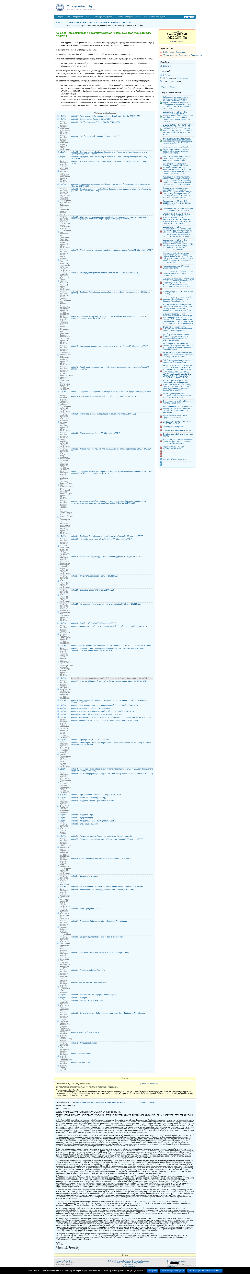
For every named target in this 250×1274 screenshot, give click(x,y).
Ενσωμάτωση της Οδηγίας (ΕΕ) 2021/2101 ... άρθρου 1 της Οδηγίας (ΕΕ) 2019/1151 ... (177, 203)
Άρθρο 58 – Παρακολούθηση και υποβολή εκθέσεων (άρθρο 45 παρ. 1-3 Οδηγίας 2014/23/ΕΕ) (107, 886)
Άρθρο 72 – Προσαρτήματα (81, 1053)
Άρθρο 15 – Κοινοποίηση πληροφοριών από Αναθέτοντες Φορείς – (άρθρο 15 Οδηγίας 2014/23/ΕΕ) (109, 346)
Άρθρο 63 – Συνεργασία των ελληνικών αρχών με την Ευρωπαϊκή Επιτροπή (100, 953)
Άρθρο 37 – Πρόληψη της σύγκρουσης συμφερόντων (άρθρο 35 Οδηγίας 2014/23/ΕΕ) (104, 705)
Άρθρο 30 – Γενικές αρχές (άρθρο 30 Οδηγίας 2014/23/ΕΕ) (93, 623)
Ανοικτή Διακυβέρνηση (103, 17)
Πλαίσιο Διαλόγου (129, 1266)
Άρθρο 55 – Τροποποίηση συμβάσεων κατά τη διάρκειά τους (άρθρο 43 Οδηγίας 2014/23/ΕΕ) (107, 839)
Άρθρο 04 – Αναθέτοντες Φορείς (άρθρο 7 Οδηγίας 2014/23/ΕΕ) (95, 136)
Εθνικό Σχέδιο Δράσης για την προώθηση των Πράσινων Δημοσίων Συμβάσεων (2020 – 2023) (177, 395)
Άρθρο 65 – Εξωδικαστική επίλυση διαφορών (88, 982)
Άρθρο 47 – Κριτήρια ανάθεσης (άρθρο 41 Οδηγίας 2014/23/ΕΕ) (96, 795)
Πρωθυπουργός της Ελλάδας (78, 17)
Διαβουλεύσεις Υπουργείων (154, 17)
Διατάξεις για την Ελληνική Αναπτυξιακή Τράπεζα (178, 435)
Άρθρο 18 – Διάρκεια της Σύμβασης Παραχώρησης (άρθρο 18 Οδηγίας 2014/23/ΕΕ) (103, 396)
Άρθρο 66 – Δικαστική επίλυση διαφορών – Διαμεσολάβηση (93, 995)
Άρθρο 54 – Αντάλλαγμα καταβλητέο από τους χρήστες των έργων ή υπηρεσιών (101, 836)
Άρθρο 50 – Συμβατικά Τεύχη (82, 815)
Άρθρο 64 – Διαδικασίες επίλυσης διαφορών (88, 970)
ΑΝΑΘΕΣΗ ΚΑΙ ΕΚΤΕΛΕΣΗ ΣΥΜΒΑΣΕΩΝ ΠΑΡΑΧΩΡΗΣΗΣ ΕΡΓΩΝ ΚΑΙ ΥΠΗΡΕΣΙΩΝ (98, 22)
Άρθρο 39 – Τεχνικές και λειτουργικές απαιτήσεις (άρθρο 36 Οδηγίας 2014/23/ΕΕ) (102, 711)
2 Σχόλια (166, 75)
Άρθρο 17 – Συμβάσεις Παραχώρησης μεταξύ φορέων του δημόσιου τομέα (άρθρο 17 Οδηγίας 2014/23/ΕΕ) (111, 392)
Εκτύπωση (167, 66)
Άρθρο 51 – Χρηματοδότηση (82, 818)
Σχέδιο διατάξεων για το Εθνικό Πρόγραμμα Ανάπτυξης (175, 417)
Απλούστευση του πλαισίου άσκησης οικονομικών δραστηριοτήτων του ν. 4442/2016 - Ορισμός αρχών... (177, 158)
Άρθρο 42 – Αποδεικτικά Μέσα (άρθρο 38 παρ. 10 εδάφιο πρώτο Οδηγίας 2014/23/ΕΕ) (104, 720)
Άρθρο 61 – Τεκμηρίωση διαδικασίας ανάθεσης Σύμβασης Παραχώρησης (99, 921)
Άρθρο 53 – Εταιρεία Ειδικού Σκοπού (85, 824)
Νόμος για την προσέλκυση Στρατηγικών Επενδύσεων (173, 448)
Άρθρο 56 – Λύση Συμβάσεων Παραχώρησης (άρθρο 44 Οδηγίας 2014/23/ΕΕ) (101, 858)
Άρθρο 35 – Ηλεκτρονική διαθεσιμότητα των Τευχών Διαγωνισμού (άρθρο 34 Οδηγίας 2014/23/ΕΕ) (109, 681)
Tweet (163, 87)
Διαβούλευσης (182, 78)
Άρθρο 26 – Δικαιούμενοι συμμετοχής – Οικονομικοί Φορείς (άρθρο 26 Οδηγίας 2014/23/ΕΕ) (107, 557)
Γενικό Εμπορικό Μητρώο (173, 427)
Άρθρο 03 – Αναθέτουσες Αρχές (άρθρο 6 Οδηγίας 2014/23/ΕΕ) (95, 122)
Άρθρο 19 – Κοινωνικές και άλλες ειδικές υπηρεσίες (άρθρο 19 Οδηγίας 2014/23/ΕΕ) (103, 414)
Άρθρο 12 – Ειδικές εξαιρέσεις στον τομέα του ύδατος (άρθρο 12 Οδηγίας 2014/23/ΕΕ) (104, 273)
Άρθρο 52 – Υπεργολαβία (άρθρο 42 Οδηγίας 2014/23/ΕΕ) (93, 821)
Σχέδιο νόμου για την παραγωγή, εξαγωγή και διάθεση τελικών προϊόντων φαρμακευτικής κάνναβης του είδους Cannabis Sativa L (178, 346)
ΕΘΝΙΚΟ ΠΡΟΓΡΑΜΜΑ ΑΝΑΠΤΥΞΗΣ (177, 430)
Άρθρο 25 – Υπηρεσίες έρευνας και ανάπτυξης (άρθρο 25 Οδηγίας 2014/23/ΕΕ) (101, 539)
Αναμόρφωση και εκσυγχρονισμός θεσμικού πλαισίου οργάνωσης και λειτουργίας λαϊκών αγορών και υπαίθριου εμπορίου (176, 337)
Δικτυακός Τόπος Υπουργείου (128, 17)
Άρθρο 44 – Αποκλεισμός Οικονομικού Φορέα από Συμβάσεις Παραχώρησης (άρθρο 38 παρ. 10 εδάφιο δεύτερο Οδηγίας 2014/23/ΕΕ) (111, 743)
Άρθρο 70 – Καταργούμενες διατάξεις (85, 1032)
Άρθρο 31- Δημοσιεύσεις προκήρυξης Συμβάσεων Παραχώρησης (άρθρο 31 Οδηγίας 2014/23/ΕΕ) (109, 626)
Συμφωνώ (153, 1271)
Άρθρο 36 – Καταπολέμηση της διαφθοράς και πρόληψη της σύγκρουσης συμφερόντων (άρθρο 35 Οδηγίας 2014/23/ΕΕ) (109, 701)
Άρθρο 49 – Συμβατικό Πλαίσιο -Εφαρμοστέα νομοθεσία (92, 801)
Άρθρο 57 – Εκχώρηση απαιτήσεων (84, 876)
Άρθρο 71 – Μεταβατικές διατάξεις (84, 1043)
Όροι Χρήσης (128, 1264)
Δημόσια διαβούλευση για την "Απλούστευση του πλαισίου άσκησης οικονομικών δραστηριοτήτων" (177, 329)
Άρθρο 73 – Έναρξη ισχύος (81, 1062)
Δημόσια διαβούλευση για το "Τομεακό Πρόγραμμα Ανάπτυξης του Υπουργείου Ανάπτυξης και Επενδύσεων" (178, 354)
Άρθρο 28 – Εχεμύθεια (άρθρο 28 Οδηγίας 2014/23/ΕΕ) (92, 590)
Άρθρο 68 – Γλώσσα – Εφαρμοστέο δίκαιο (87, 1001)
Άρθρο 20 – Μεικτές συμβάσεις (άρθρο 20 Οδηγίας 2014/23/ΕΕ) (95, 433)
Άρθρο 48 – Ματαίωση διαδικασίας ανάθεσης (88, 798)
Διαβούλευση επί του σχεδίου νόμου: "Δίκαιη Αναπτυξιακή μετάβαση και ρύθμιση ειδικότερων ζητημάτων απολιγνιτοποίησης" (177, 150)
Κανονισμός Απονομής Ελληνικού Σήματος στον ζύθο (176, 267)
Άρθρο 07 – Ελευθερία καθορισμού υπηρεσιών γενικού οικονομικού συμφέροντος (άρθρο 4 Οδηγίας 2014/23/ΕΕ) (109, 162)
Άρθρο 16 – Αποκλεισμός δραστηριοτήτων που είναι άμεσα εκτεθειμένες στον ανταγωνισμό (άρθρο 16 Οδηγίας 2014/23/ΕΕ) (110, 368)
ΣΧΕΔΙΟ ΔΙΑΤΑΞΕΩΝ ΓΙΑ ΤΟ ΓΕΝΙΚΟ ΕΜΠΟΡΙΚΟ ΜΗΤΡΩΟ (177, 422)
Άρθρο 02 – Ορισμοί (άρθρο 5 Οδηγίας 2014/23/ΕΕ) (91, 119)
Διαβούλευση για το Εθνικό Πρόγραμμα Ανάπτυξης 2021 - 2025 (178, 402)
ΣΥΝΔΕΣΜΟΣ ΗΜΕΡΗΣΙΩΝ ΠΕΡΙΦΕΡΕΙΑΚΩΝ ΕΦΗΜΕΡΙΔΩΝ (100, 1102)
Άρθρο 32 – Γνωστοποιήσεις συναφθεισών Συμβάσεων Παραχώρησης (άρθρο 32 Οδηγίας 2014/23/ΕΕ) (111, 645)
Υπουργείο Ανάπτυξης (80, 6)
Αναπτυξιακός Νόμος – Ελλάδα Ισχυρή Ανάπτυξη (178, 293)
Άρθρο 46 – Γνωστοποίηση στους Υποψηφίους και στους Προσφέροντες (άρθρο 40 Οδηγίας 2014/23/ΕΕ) (112, 774)
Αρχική (60, 17)
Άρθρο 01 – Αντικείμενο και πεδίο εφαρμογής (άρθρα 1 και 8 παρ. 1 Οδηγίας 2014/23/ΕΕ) (105, 116)
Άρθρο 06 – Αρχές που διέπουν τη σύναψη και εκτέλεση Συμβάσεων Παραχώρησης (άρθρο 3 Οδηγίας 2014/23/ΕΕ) (110, 157)
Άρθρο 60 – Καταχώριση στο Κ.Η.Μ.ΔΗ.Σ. (87, 909)
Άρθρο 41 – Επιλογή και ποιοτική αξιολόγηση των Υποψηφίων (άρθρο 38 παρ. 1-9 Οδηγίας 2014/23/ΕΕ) (111, 717)
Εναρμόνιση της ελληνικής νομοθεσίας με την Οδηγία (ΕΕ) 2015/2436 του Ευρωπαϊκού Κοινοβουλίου (178, 441)
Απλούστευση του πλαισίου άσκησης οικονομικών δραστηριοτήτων (177, 361)
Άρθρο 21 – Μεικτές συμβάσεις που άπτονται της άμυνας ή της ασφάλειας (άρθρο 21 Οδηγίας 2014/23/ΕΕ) (111, 450)
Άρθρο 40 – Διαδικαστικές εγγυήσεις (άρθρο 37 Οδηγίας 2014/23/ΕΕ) (97, 714)
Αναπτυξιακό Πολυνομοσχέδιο (174, 459)
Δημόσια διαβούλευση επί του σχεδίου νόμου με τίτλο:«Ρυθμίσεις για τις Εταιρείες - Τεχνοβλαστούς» (178, 299)
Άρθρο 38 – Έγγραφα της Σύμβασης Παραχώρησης (91, 708)
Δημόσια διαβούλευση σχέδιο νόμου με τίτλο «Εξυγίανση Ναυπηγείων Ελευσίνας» (178, 273)
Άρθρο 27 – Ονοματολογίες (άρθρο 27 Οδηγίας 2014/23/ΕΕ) (94, 576)
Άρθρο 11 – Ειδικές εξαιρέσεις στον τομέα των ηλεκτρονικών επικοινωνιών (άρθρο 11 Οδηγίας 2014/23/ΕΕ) (112, 250)
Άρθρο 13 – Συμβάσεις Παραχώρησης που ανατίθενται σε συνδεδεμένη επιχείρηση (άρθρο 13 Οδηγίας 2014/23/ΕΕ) (110, 293)
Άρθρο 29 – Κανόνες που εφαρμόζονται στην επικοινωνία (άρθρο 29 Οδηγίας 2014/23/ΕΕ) (106, 604)
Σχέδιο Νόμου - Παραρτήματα (174, 52)
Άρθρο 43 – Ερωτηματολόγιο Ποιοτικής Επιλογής (90, 740)
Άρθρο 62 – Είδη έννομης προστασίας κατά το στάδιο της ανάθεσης (97, 937)
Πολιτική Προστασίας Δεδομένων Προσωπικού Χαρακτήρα (128, 1261)
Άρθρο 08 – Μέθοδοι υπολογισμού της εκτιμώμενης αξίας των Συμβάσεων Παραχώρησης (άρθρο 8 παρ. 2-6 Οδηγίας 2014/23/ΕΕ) (112, 185)
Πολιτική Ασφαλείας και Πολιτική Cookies (128, 1263)
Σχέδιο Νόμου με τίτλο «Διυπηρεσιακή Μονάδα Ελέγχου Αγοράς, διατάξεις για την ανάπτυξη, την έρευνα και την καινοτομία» (178, 409)
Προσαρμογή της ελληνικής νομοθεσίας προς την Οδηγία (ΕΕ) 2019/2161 (178, 209)
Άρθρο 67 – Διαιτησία (79, 998)
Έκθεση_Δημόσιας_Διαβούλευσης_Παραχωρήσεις (183, 55)
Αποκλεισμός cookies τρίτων (173, 1271)
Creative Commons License (176, 1261)
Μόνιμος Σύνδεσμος (150, 1084)
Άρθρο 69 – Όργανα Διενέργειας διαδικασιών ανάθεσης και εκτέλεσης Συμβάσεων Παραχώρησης (108, 1013)
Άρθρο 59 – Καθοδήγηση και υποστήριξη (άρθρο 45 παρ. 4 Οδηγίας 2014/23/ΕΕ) (102, 889)
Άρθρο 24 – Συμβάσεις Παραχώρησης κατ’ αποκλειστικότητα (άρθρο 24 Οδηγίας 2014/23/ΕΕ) (107, 536)
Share (172, 87)
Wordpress (171, 1266)
